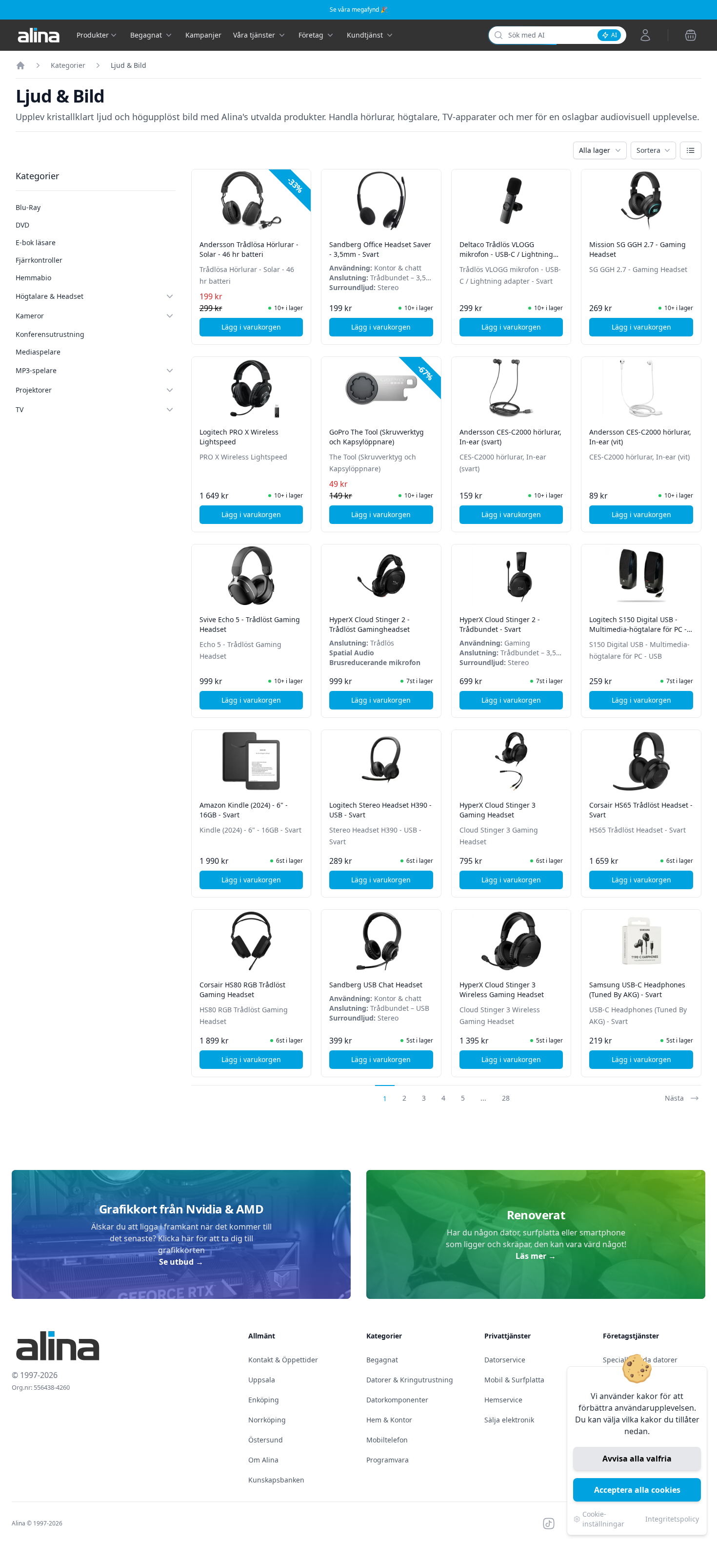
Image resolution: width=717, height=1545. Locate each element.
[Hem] (20, 65)
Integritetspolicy (672, 1519)
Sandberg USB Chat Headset (375, 984)
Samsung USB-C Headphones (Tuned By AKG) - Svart (637, 989)
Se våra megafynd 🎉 (359, 9)
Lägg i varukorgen (262, 329)
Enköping (263, 1399)
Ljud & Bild (128, 65)
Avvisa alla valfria (637, 1458)
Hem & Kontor (389, 1419)
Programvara (387, 1459)
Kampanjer (203, 35)
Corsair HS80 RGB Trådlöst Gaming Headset (242, 989)
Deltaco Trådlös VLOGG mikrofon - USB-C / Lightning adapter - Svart (506, 254)
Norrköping (267, 1419)
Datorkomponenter (397, 1399)
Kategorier (68, 65)
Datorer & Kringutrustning (409, 1379)
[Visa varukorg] (690, 35)
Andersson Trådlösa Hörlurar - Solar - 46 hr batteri (249, 249)
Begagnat (382, 1359)
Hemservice (503, 1399)
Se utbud (181, 1261)
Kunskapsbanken (276, 1479)
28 (506, 1098)
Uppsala (261, 1379)
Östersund (265, 1439)
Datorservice (504, 1359)
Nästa (674, 1098)
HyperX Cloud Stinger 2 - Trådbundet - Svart (499, 624)
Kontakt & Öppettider (283, 1359)
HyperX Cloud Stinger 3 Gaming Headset (497, 809)
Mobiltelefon (387, 1439)
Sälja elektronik (509, 1419)
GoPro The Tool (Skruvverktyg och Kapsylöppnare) (376, 436)
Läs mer (536, 1256)
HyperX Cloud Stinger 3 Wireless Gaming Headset (501, 989)
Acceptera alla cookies (637, 1489)
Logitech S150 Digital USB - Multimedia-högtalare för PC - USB (638, 629)
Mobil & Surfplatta (514, 1379)
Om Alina (263, 1459)
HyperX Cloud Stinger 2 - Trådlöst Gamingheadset (369, 624)
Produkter (93, 35)
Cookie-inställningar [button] (603, 1518)
